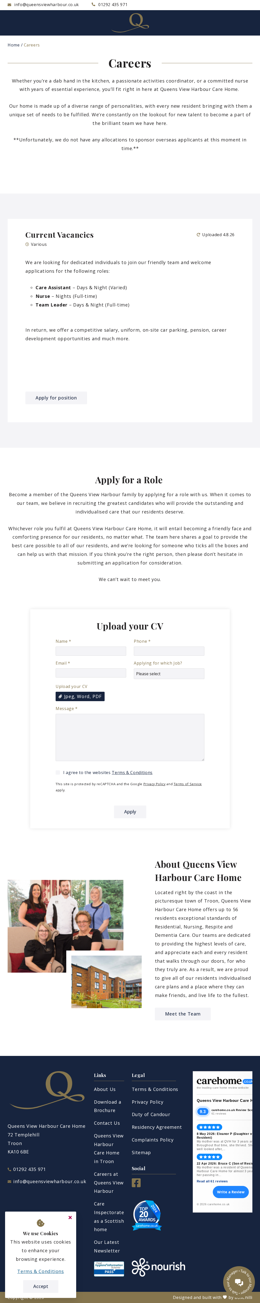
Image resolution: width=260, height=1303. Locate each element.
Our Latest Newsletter (107, 1246)
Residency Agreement (157, 1127)
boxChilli (243, 1297)
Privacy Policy (154, 784)
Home (14, 45)
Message (67, 708)
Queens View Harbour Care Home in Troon (109, 1148)
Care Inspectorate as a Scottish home (109, 1216)
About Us (105, 1089)
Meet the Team (183, 1014)
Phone (142, 641)
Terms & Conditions (132, 772)
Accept (40, 1286)
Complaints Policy (153, 1140)
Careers (32, 45)
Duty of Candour (151, 1114)
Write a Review (231, 1191)
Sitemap (141, 1152)
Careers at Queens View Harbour (109, 1182)
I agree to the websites (108, 772)
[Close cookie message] (70, 1217)
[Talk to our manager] (239, 1282)
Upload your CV (72, 686)
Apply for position (56, 398)
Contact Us (107, 1123)
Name (63, 641)
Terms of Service (188, 784)
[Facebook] (136, 1185)
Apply (130, 812)
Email (63, 663)
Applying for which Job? (158, 663)
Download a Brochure (107, 1106)
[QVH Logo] (130, 23)
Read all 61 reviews (212, 1181)
